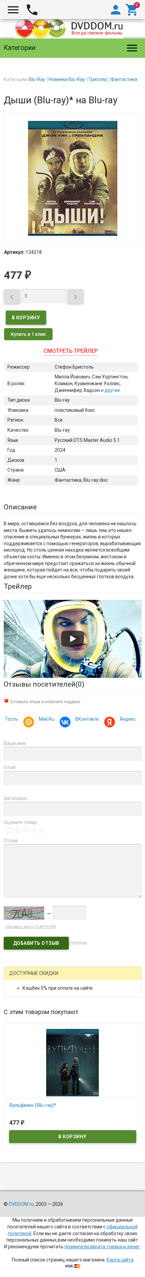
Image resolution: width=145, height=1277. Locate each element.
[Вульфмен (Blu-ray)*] (72, 1062)
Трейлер (18, 586)
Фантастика (124, 79)
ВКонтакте (87, 719)
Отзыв (11, 840)
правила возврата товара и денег (102, 1246)
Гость (12, 719)
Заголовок (15, 798)
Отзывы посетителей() (44, 684)
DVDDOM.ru (21, 1204)
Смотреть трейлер (71, 350)
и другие (110, 390)
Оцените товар (20, 822)
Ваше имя (15, 743)
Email (10, 767)
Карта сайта (120, 1259)
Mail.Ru (46, 719)
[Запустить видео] (72, 639)
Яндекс (128, 719)
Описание (20, 507)
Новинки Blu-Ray (67, 79)
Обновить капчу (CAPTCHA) (30, 927)
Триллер (97, 79)
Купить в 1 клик (28, 334)
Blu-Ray (37, 79)
